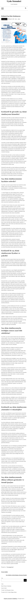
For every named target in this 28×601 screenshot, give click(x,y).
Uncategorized (4, 19)
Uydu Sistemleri (14, 1)
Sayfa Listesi (4, 588)
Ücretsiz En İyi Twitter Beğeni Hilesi (9, 592)
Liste (2, 584)
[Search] (25, 8)
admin (19, 19)
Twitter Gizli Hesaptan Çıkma (7, 590)
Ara (2, 578)
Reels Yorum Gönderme (6, 586)
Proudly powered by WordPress (10, 598)
